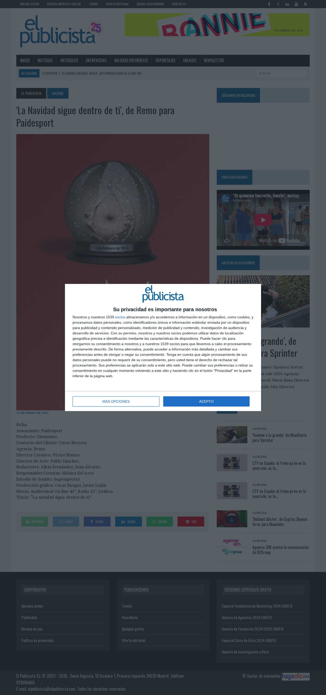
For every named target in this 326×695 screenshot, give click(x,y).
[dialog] (163, 347)
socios (120, 317)
